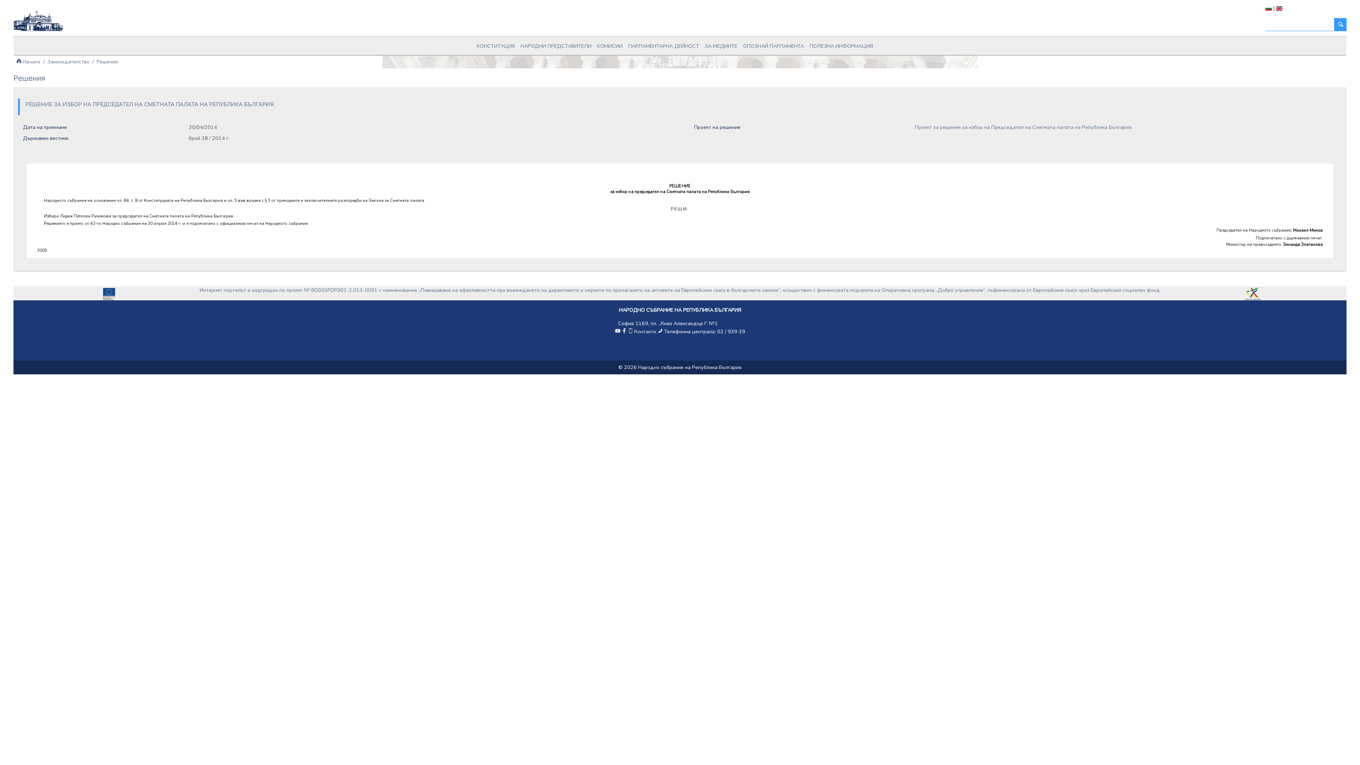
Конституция (496, 46)
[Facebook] (624, 331)
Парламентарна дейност (663, 46)
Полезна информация (841, 46)
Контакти (645, 331)
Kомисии (610, 46)
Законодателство (68, 61)
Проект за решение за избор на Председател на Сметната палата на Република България (1023, 127)
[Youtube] (617, 331)
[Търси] (1340, 24)
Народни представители (556, 46)
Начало (30, 61)
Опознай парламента (773, 46)
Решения (107, 61)
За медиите (721, 46)
